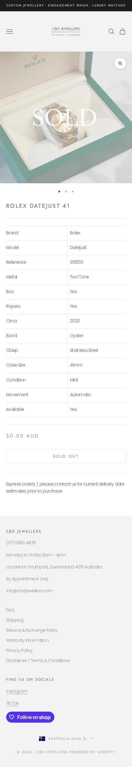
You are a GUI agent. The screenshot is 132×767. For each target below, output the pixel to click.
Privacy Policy (19, 650)
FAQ (10, 610)
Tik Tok (12, 703)
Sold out (66, 456)
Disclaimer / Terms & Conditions (38, 660)
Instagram (16, 691)
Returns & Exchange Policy (32, 630)
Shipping (14, 620)
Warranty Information (27, 640)
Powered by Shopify (92, 752)
